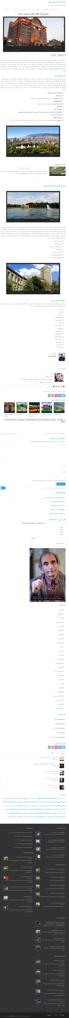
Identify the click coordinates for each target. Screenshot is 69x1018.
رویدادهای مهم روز (12, 809)
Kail (53, 55)
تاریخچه (63, 801)
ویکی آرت (60, 692)
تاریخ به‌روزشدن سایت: (60, 737)
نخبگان (60, 680)
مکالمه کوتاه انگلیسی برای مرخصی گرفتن (57, 848)
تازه (57, 753)
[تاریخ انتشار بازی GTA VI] (62, 787)
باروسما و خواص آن (24, 168)
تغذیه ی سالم (39, 801)
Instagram (49, 1015)
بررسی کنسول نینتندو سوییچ (59, 938)
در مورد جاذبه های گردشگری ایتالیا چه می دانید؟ (56, 990)
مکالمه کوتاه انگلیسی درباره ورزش (57, 509)
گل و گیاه (60, 704)
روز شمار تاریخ (55, 809)
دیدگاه (64, 445)
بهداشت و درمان (54, 9)
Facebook (62, 1015)
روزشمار (62, 808)
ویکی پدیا (60, 368)
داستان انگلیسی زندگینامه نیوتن (51, 778)
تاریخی (45, 801)
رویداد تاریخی (46, 808)
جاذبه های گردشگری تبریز (31, 420)
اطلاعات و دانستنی (36, 9)
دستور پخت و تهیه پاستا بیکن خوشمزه (58, 893)
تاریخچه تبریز (53, 420)
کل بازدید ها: (62, 728)
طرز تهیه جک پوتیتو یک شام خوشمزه (57, 513)
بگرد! (3, 488)
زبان (61, 647)
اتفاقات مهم (52, 798)
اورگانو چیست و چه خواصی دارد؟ (26, 867)
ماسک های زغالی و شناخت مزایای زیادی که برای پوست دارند (21, 887)
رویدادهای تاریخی (23, 809)
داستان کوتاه (21, 805)
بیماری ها (60, 626)
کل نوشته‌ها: (62, 733)
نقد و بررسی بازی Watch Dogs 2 (58, 930)
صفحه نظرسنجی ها (61, 543)
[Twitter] (53, 387)
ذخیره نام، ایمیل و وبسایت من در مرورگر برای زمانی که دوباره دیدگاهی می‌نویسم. (48, 480)
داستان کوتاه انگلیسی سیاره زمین (51, 771)
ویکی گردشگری (13, 420)
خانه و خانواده (45, 9)
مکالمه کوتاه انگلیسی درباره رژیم (59, 855)
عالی (61, 527)
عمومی (60, 655)
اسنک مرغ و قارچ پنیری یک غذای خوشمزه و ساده (54, 497)
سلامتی (40, 813)
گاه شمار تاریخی (26, 816)
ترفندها (60, 630)
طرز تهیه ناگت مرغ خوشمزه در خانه (57, 502)
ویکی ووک (32, 817)
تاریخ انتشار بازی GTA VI (52, 786)
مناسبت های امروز (31, 813)
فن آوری (60, 659)
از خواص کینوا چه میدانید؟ (27, 896)
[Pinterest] (64, 387)
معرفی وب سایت (58, 671)
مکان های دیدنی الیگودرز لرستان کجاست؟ (57, 980)
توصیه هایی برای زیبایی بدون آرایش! (25, 906)
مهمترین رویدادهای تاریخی (44, 816)
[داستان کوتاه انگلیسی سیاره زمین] (62, 773)
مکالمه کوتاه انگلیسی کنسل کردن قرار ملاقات (56, 840)
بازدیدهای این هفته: (60, 719)
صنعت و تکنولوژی (26, 9)
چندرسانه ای (6, 9)
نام (64, 466)
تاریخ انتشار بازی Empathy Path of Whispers (56, 922)
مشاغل (60, 667)
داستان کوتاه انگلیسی (12, 806)
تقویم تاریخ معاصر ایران (20, 801)
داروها (60, 639)
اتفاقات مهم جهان (43, 798)
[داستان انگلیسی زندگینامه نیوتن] (62, 780)
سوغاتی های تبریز (20, 420)
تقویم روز (10, 801)
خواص (58, 805)
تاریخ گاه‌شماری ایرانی (54, 801)
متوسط (61, 532)
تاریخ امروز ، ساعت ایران (16, 798)
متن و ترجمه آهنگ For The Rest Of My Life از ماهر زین (45, 764)
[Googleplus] (61, 387)
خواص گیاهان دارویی (50, 805)
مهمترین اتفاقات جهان (19, 813)
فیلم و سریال (59, 663)
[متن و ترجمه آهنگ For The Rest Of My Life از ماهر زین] (62, 765)
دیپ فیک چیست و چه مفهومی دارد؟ (57, 505)
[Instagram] (56, 387)
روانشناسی (59, 643)
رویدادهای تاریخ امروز (35, 809)
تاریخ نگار (5, 798)
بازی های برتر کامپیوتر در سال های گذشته (57, 946)
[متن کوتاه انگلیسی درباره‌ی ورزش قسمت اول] (62, 758)
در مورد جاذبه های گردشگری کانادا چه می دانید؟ (56, 1000)
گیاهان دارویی (59, 708)
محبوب (62, 753)
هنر (61, 684)
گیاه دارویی (10, 816)
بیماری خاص (29, 798)
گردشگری (61, 420)
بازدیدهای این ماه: (61, 724)
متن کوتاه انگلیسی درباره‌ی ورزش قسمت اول (49, 757)
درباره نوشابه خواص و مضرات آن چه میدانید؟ (24, 857)
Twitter (55, 1015)
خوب (61, 530)
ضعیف (61, 534)
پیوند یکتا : (63, 422)
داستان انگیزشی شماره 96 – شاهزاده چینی (54, 434)
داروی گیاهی (40, 805)
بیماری (33, 798)
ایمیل (64, 472)
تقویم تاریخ (31, 801)
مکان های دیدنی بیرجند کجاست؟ (59, 970)
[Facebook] (58, 387)
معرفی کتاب (59, 676)
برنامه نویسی (59, 622)
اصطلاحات (60, 614)
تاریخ (25, 798)
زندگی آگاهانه (12, 1016)
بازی (61, 618)
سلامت (60, 651)
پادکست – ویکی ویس (57, 696)
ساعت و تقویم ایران (56, 813)
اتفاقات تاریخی (59, 798)
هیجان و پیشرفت (15, 9)
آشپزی (60, 610)
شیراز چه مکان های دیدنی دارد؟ (9, 434)
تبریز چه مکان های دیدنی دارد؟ (43, 420)
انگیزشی (36, 798)
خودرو (60, 635)
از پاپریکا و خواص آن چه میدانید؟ (26, 877)
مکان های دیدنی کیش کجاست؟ (59, 960)
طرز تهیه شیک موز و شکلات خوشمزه (58, 903)
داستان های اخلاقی (28, 806)
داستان (34, 805)
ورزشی (60, 688)
